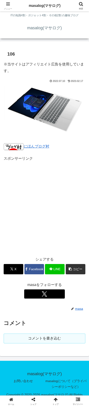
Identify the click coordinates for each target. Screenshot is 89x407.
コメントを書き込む (44, 338)
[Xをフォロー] (44, 294)
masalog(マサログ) (44, 6)
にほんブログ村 (36, 146)
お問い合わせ (23, 381)
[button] (75, 269)
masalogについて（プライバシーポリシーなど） (65, 383)
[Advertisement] (44, 206)
